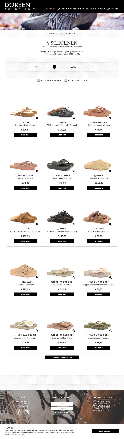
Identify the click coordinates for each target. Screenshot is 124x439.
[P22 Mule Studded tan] (98, 157)
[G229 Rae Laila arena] (25, 264)
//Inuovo (99, 229)
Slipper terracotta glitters (99, 125)
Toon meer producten (62, 357)
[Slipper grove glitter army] (98, 317)
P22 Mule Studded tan (99, 178)
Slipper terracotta (25, 178)
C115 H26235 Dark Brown (98, 231)
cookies (59, 430)
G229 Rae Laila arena (25, 285)
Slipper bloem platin (62, 285)
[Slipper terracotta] (25, 157)
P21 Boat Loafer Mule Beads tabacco (25, 231)
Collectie (60, 34)
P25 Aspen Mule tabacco (25, 125)
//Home (52, 34)
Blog (102, 9)
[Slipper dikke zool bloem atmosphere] (98, 264)
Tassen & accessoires (71, 9)
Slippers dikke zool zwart (62, 178)
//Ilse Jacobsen (62, 282)
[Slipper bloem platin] (61, 264)
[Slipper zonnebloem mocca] (61, 317)
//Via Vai (25, 282)
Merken (92, 9)
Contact (114, 9)
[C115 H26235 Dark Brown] (98, 211)
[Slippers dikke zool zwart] (61, 157)
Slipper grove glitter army (98, 338)
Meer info (25, 135)
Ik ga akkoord (105, 431)
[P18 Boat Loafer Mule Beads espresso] (61, 211)
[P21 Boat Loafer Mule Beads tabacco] (25, 211)
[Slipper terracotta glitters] (98, 104)
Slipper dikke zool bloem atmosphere (98, 285)
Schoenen (49, 9)
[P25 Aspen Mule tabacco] (25, 104)
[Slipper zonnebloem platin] (25, 317)
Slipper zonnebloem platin (25, 338)
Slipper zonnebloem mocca (62, 338)
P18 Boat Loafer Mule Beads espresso (61, 231)
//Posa (25, 122)
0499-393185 (23, 407)
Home (38, 9)
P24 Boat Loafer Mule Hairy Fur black (62, 125)
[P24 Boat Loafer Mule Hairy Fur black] (61, 104)
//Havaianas (98, 122)
